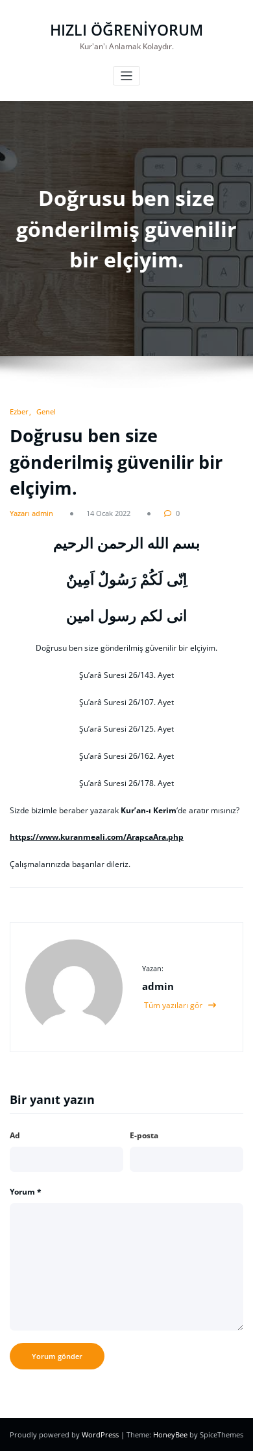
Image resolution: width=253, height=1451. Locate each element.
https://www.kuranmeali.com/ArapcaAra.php (97, 836)
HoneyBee (170, 1434)
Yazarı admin (31, 513)
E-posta (144, 1135)
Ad (15, 1135)
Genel (46, 411)
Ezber (19, 411)
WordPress (101, 1434)
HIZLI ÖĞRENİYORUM (126, 30)
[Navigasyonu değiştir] (127, 76)
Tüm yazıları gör (174, 1005)
